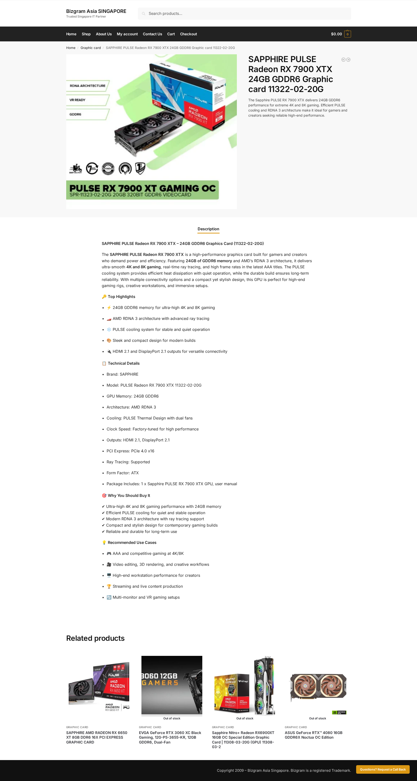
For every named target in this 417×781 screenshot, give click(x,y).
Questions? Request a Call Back (383, 769)
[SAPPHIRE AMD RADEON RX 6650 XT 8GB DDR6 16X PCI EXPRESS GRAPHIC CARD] (343, 59)
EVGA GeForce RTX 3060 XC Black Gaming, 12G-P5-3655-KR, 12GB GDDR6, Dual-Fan (170, 737)
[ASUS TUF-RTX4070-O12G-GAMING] (348, 59)
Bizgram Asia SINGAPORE (96, 11)
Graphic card (91, 48)
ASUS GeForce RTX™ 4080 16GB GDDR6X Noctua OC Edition (314, 735)
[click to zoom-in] (151, 131)
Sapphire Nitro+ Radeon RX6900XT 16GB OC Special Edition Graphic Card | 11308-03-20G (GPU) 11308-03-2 (243, 739)
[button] (341, 34)
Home (70, 48)
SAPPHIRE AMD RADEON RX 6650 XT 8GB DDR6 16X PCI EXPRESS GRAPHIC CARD (96, 737)
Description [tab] (208, 228)
